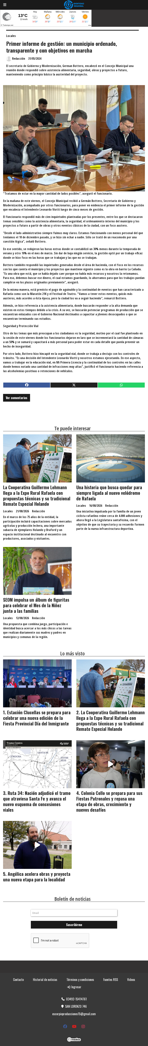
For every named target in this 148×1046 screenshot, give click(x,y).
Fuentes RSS (110, 979)
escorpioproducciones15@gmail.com (74, 1014)
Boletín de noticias (72, 899)
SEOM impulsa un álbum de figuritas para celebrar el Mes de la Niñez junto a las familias (36, 605)
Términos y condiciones (80, 979)
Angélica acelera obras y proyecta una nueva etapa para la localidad (36, 877)
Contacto (18, 979)
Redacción (18, 58)
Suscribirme (74, 924)
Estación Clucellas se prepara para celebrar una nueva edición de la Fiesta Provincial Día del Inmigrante (37, 718)
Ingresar (76, 987)
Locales (11, 36)
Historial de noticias (45, 979)
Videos (131, 979)
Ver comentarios (16, 397)
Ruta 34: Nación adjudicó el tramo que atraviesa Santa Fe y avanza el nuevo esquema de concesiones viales (37, 801)
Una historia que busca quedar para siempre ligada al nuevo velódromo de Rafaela (109, 493)
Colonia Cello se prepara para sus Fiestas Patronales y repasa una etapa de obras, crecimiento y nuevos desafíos (109, 801)
